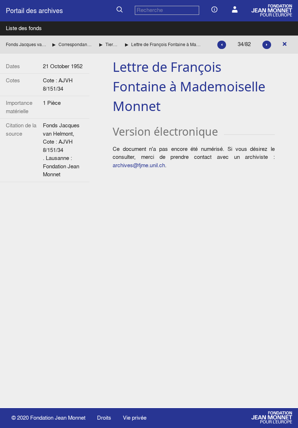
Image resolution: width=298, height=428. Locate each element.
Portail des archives (34, 10)
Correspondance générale (76, 44)
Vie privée (134, 417)
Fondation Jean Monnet (57, 417)
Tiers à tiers (112, 44)
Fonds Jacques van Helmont (26, 44)
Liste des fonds (24, 28)
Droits (104, 417)
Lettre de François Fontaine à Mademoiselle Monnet (167, 44)
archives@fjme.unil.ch (139, 165)
